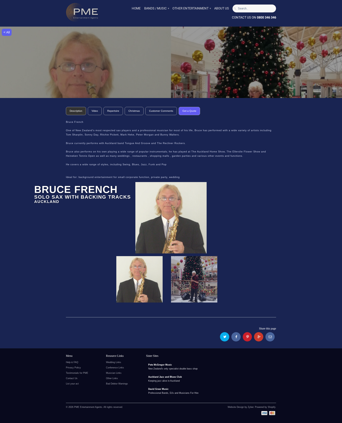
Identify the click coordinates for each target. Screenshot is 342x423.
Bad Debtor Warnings (117, 383)
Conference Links (115, 367)
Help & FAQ (72, 362)
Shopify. (271, 407)
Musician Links (113, 373)
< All (7, 32)
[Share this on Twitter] (224, 336)
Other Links (112, 378)
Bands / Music (156, 8)
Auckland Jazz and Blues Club (165, 377)
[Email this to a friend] (270, 336)
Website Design (236, 407)
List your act (72, 383)
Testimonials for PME (77, 373)
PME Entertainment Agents (88, 407)
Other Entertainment (191, 8)
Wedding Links (113, 362)
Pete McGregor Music (160, 364)
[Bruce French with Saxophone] (171, 217)
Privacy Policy (73, 367)
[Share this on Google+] (258, 336)
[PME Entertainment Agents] (82, 13)
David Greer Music (158, 389)
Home (136, 8)
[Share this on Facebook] (236, 336)
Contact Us (71, 378)
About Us (221, 8)
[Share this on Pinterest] (247, 336)
